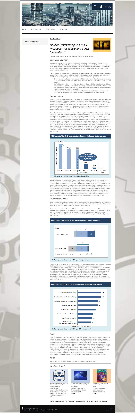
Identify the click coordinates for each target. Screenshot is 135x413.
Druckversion (28, 408)
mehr (51, 396)
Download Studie (55, 39)
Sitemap (35, 408)
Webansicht (109, 410)
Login (111, 408)
